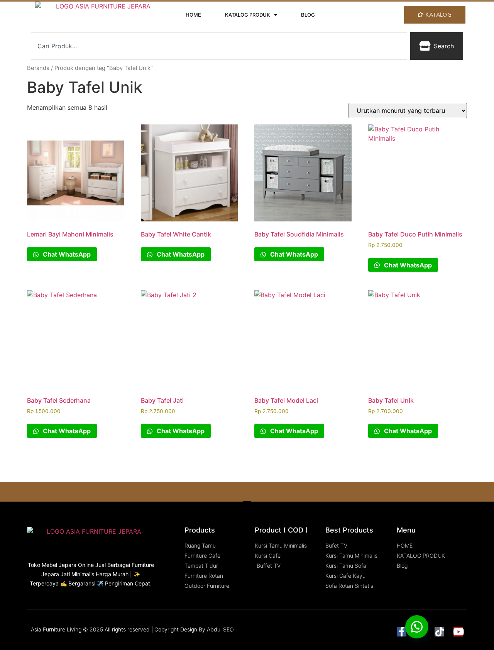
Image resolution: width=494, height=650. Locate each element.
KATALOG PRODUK (247, 15)
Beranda (38, 68)
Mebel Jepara (59, 565)
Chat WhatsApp (66, 254)
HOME (193, 15)
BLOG (308, 15)
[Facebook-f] (401, 631)
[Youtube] (458, 631)
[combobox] (219, 46)
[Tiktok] (439, 631)
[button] (416, 626)
